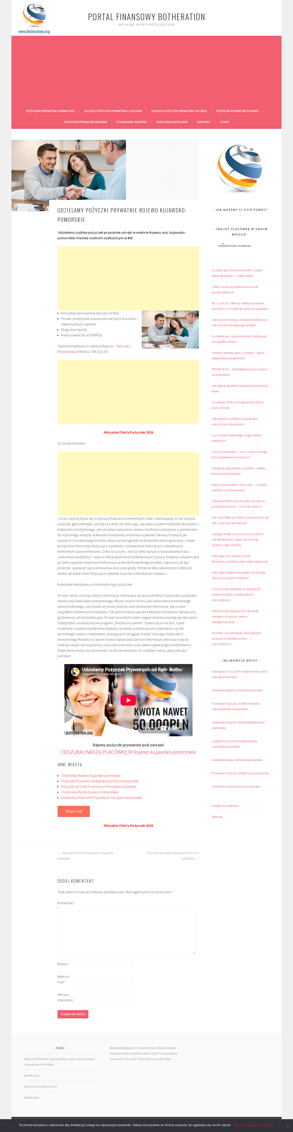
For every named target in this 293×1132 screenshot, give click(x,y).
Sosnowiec (117, 1059)
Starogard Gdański (131, 122)
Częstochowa (146, 1048)
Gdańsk (161, 1048)
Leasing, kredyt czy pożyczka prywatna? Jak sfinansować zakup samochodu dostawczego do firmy (238, 539)
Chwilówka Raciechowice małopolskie (89, 792)
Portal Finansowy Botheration (146, 16)
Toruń (141, 1059)
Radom (173, 1053)
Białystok (115, 1048)
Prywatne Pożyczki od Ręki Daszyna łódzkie (240, 773)
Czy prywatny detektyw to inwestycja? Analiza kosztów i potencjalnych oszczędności (236, 594)
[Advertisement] (146, 71)
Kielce (127, 1053)
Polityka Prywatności (225, 806)
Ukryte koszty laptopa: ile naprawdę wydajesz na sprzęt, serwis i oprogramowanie (235, 616)
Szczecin (131, 1059)
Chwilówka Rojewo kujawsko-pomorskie (91, 775)
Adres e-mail (63, 979)
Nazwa (63, 964)
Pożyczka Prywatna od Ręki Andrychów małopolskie (99, 781)
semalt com (31, 1075)
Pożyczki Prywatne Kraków (85, 122)
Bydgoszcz (129, 1048)
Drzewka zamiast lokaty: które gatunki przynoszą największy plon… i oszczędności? (236, 638)
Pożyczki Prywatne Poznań (237, 111)
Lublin (146, 1053)
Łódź (153, 1053)
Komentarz (64, 906)
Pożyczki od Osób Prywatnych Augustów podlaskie (85, 856)
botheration (31, 1097)
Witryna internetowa (64, 997)
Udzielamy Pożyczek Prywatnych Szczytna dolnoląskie (101, 797)
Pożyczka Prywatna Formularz (50, 111)
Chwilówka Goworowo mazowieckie (236, 786)
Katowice (116, 1053)
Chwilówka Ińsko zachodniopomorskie (237, 760)
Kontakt (204, 122)
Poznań (163, 1053)
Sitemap (217, 817)
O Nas (224, 122)
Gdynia (171, 1048)
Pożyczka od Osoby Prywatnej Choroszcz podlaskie (173, 856)
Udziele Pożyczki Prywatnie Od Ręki (179, 111)
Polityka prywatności (259, 1125)
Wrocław (165, 1059)
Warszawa (152, 1059)
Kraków (136, 1053)
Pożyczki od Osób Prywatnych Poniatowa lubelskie (99, 786)
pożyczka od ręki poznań (40, 1086)
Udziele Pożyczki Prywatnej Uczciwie (113, 111)
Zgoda (238, 1125)
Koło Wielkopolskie (172, 122)
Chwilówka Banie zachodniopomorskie (237, 690)
